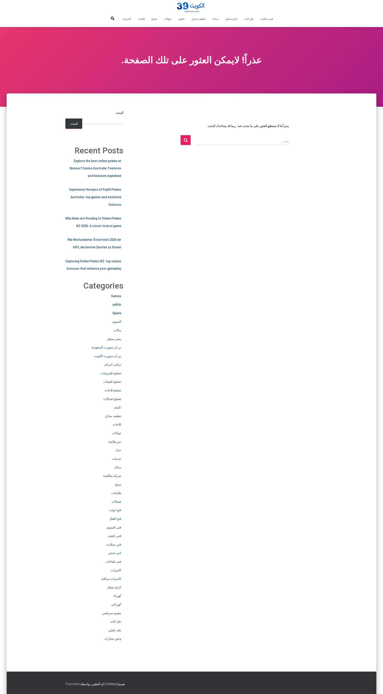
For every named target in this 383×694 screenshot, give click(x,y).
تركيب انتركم (112, 364)
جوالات (167, 18)
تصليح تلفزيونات (111, 373)
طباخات (116, 493)
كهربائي (116, 604)
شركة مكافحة (112, 476)
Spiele (116, 313)
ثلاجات (141, 18)
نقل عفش (114, 630)
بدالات (117, 330)
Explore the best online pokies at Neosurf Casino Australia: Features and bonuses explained (95, 168)
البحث (119, 113)
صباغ (154, 18)
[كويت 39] (191, 7)
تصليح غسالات (112, 399)
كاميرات (126, 18)
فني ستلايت (266, 18)
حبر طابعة (114, 441)
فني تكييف (114, 536)
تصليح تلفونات (112, 381)
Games (116, 296)
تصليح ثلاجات (113, 390)
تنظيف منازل (198, 18)
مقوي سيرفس (111, 613)
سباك (215, 18)
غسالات (116, 501)
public (117, 304)
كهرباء (117, 595)
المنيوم (116, 321)
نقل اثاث (249, 18)
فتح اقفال (115, 518)
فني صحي (114, 553)
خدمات (116, 459)
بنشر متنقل (114, 339)
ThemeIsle (72, 684)
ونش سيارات (112, 638)
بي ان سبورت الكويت (107, 356)
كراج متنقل (231, 18)
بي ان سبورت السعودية (106, 347)
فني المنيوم (114, 527)
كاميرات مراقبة (111, 578)
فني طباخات (113, 561)
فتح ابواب (115, 510)
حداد (118, 450)
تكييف (181, 18)
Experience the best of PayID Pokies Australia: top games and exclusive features (95, 197)
